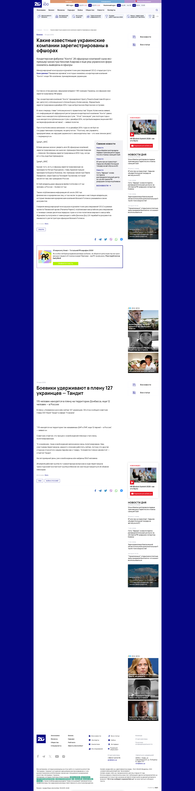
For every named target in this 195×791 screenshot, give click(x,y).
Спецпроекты (106, 1)
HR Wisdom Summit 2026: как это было (142, 139)
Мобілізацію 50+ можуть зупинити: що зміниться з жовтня (140, 326)
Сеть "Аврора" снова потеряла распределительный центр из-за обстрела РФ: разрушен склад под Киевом (108, 177)
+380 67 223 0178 (114, 758)
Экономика (41, 10)
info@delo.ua (140, 763)
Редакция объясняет (114, 748)
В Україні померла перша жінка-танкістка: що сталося (142, 697)
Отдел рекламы (141, 739)
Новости (100, 10)
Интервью (115, 744)
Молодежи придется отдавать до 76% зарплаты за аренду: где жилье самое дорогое (143, 234)
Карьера (71, 10)
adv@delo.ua (112, 760)
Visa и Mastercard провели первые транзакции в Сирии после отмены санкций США (108, 152)
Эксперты (111, 10)
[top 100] (46, 4)
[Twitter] (105, 239)
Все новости (102, 186)
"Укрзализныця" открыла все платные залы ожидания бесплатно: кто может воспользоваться (143, 210)
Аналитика (95, 744)
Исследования (97, 749)
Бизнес (51, 10)
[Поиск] (156, 10)
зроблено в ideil (152, 787)
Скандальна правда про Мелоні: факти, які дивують (142, 675)
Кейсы (113, 740)
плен (40, 481)
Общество (90, 10)
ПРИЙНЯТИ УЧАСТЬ (65, 263)
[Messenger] (121, 239)
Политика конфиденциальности (143, 743)
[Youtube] (57, 756)
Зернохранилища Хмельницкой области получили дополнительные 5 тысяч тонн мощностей (143, 198)
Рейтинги (69, 1)
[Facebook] (95, 239)
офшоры (41, 229)
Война (80, 10)
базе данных (42, 73)
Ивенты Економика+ (143, 1)
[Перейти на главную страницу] (38, 4)
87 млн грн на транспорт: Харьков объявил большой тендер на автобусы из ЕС (107, 164)
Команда (138, 735)
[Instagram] (64, 756)
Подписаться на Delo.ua (143, 146)
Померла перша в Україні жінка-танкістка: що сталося (142, 349)
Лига (46, 224)
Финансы (61, 10)
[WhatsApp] (116, 239)
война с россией (52, 481)
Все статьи (145, 44)
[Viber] (111, 239)
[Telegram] (100, 239)
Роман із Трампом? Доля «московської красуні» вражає (142, 370)
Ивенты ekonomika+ (75, 746)
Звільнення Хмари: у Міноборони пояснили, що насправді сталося (143, 718)
